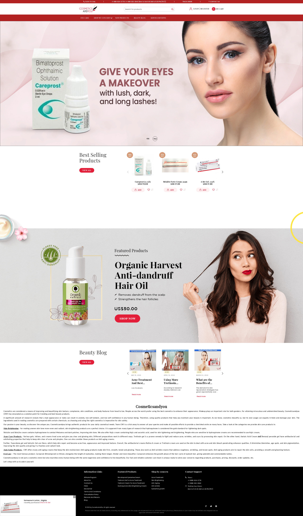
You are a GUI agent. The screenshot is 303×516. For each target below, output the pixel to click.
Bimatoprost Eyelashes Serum (129, 477)
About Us (87, 480)
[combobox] (149, 9)
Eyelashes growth (158, 489)
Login (196, 9)
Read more (136, 396)
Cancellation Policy (91, 494)
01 (148, 138)
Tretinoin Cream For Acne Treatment (131, 483)
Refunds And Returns (92, 497)
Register (205, 9)
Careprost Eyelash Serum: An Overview (206, 381)
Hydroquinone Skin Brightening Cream (132, 486)
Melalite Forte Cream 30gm (175, 182)
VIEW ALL (86, 170)
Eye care (85, 18)
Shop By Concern (102, 18)
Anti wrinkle (156, 486)
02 (155, 138)
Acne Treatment (157, 477)
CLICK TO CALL (90, 2)
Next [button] (222, 172)
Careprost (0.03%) (143, 182)
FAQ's (86, 486)
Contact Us (88, 483)
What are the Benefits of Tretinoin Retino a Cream (142, 381)
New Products (122, 18)
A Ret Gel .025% (208, 182)
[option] (151, 83)
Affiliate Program (90, 477)
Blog (85, 500)
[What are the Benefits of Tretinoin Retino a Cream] (143, 360)
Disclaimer (88, 489)
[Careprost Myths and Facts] (175, 360)
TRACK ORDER (187, 2)
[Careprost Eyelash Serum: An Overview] (207, 360)
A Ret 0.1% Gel (45, 502)
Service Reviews (158, 18)
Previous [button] (128, 172)
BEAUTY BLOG (140, 18)
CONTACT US (215, 2)
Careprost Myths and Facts (174, 381)
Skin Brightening (158, 480)
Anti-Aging (156, 483)
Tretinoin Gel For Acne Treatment (130, 480)
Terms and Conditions (92, 492)
